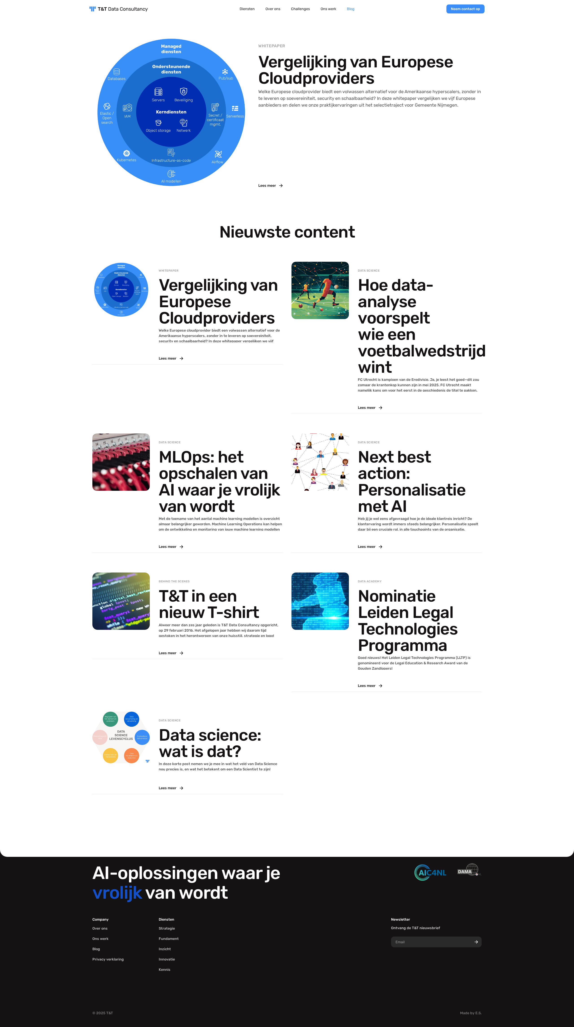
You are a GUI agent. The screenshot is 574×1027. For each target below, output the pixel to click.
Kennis (164, 969)
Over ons (272, 9)
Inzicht (165, 949)
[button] (247, 9)
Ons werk (328, 9)
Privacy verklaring (108, 959)
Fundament (169, 939)
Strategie (167, 928)
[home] (118, 9)
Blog (350, 9)
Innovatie (167, 959)
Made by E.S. (471, 1013)
